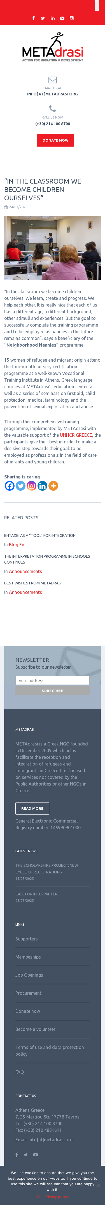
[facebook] (33, 18)
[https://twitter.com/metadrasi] (26, 1154)
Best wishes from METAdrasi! (33, 583)
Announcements (25, 571)
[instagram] (71, 18)
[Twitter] (20, 486)
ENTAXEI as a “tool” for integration (40, 535)
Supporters (26, 938)
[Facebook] (10, 486)
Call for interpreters (37, 894)
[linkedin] (52, 18)
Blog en (16, 544)
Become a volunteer (35, 1029)
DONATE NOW (55, 140)
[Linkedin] (42, 486)
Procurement (28, 993)
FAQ (19, 1072)
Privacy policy (56, 1196)
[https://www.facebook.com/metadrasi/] (16, 1154)
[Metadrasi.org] (53, 47)
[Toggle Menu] (97, 5)
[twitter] (43, 18)
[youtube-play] (62, 18)
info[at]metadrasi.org (52, 94)
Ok (39, 1196)
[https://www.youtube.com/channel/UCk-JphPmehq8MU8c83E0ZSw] (35, 1154)
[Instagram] (31, 486)
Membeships (28, 956)
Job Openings (29, 974)
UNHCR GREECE (76, 435)
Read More (32, 808)
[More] (53, 486)
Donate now (27, 1011)
